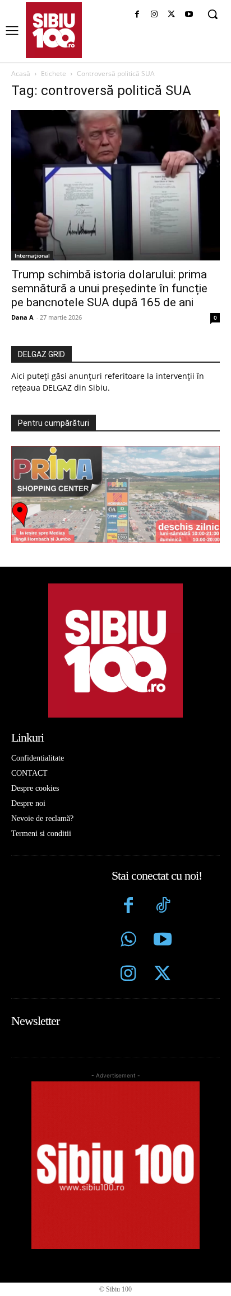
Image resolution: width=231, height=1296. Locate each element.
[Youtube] (188, 14)
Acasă (20, 73)
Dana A (22, 317)
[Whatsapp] (129, 941)
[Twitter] (162, 975)
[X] (171, 14)
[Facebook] (137, 14)
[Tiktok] (162, 907)
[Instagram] (154, 14)
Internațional (32, 255)
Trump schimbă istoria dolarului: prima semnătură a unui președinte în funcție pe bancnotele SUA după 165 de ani (109, 288)
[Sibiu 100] (54, 30)
